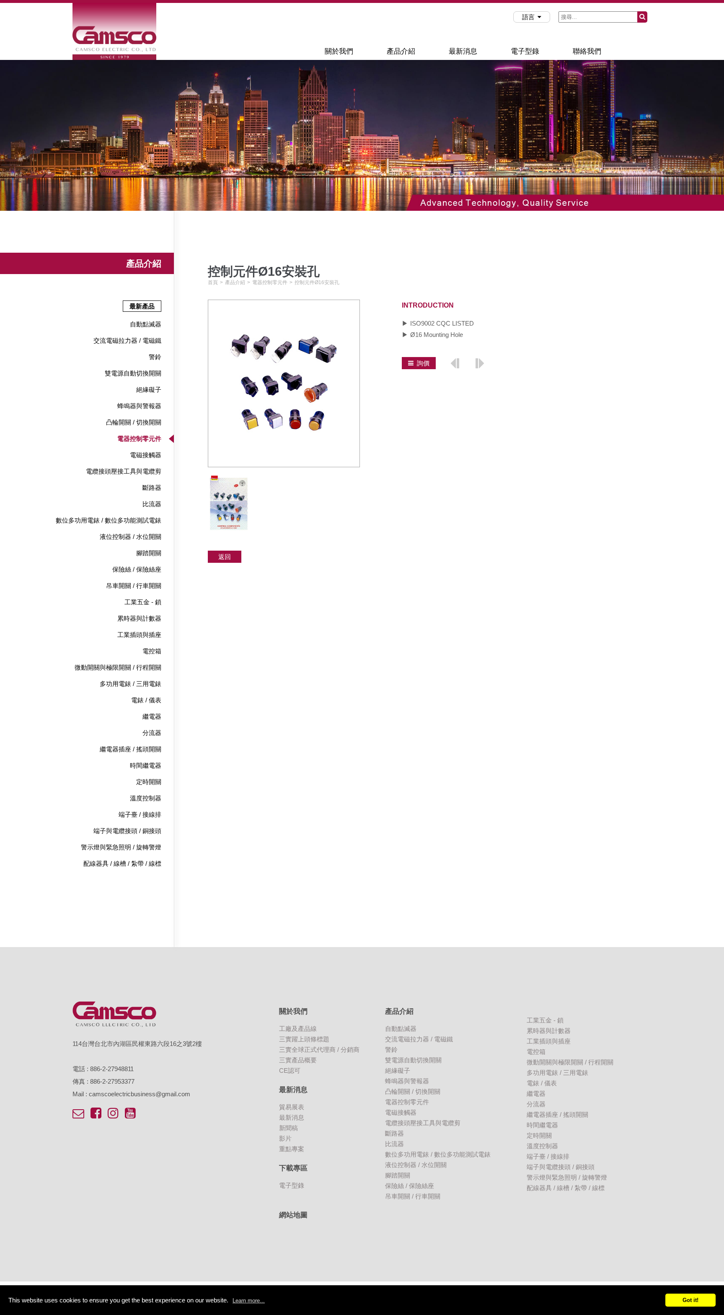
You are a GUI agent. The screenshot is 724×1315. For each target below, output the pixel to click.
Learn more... (249, 1300)
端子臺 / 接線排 (140, 814)
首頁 (213, 282)
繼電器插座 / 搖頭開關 (130, 749)
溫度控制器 (145, 798)
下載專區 (293, 1168)
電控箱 (151, 651)
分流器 (151, 732)
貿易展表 (291, 1107)
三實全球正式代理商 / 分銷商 (319, 1049)
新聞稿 (288, 1127)
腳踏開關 (148, 553)
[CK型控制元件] (455, 362)
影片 (285, 1138)
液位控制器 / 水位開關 (130, 536)
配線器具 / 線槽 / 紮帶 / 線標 (122, 863)
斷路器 (151, 487)
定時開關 (148, 781)
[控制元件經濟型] (479, 362)
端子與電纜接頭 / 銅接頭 (127, 830)
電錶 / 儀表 (146, 700)
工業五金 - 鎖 (142, 602)
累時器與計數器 (139, 618)
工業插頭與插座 (139, 634)
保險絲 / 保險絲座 (136, 569)
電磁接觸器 (145, 454)
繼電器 (151, 716)
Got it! (690, 1300)
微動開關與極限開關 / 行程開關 (118, 667)
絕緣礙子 (148, 389)
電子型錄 (525, 51)
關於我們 (339, 51)
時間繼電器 (145, 765)
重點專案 (291, 1148)
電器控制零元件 (139, 438)
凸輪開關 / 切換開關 (133, 422)
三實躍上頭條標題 (304, 1039)
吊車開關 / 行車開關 (133, 585)
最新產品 (142, 306)
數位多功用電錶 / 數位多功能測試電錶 (108, 520)
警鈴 (155, 356)
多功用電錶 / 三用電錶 (130, 683)
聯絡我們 (587, 51)
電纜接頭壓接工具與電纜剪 (123, 471)
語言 (528, 17)
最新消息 (463, 51)
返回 (224, 556)
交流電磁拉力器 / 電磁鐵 (127, 340)
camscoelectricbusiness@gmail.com (139, 1094)
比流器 (151, 503)
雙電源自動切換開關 (133, 373)
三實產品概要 (298, 1060)
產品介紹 (401, 51)
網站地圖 (293, 1215)
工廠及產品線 (298, 1028)
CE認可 (289, 1070)
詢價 (423, 363)
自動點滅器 (145, 324)
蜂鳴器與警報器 (139, 405)
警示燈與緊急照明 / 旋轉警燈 (121, 847)
